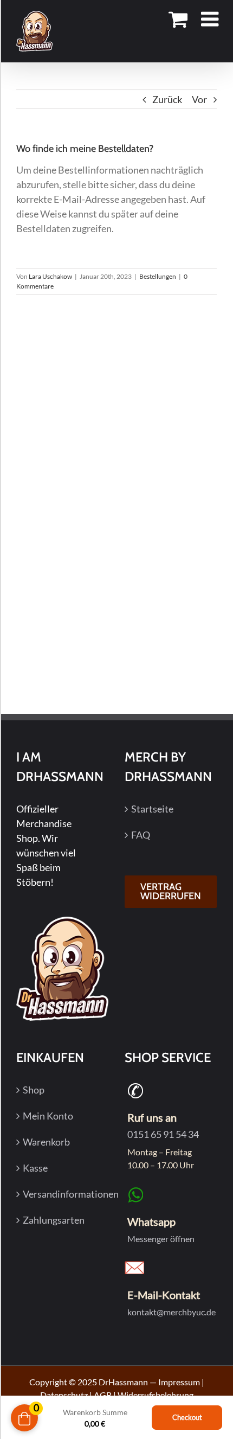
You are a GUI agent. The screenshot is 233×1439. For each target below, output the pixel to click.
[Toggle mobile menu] (211, 19)
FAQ (140, 835)
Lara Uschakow (50, 276)
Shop (33, 1090)
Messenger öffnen (161, 1238)
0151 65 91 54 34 (163, 1134)
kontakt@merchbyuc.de (171, 1312)
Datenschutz (64, 1395)
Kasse (35, 1168)
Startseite (152, 809)
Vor (199, 99)
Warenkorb (46, 1142)
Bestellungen (157, 276)
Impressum (179, 1382)
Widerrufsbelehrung (155, 1395)
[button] (19, 1417)
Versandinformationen (63, 1194)
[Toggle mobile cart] (178, 19)
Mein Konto (48, 1116)
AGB (103, 1395)
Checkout (187, 1417)
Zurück (167, 99)
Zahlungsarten (54, 1220)
